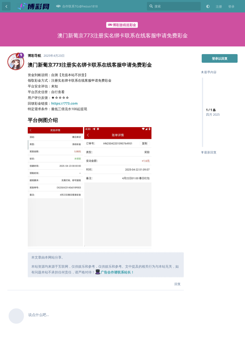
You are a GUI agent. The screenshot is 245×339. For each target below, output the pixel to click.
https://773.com (64, 103)
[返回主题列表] (6, 6)
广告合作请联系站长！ (117, 272)
